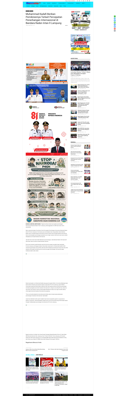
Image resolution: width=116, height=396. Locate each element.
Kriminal (28, 6)
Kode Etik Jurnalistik (87, 394)
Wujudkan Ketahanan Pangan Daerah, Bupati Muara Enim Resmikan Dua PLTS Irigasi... (83, 111)
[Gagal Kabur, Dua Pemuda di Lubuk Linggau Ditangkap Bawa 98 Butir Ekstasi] (87, 166)
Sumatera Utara (70, 3)
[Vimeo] (87, 1)
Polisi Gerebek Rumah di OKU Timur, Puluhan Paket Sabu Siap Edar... (76, 184)
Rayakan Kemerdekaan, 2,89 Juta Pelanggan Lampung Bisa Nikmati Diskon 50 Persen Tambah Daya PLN (46, 368)
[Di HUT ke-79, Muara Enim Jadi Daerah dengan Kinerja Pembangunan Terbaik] (74, 92)
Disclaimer (71, 394)
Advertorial (50, 6)
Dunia (37, 6)
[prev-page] (26, 388)
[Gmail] (115, 29)
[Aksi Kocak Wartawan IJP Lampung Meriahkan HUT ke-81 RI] (46, 376)
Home (44, 3)
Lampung (77, 3)
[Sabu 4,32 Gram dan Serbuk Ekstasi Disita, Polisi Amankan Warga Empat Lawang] (87, 153)
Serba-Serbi (56, 6)
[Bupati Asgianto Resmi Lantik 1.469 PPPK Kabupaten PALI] (74, 118)
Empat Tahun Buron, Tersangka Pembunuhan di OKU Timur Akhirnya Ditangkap (76, 178)
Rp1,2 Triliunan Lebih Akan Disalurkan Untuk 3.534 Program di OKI (58, 350)
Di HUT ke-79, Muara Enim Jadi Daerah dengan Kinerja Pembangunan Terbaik (84, 92)
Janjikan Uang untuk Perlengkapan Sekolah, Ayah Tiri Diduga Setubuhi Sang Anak (77, 191)
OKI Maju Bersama (43, 6)
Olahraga (32, 6)
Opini (61, 6)
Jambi (83, 3)
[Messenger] (115, 20)
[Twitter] (85, 1)
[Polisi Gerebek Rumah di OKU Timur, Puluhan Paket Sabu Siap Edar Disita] (87, 185)
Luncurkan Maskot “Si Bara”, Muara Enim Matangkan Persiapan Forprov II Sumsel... (80, 73)
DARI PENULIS (39, 354)
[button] (77, 0)
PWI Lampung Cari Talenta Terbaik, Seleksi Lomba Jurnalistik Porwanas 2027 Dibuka (32, 368)
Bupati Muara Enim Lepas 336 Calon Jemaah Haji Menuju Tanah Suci (83, 135)
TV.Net (64, 6)
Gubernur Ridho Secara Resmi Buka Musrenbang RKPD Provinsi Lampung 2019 (35, 350)
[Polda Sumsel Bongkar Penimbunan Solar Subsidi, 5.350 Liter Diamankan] (87, 172)
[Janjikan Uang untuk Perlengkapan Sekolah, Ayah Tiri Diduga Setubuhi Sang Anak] (87, 191)
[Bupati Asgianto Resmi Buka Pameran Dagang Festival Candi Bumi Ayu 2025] (74, 98)
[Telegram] (115, 18)
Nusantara (54, 3)
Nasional (48, 3)
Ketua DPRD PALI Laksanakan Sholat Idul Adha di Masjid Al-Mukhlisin (83, 129)
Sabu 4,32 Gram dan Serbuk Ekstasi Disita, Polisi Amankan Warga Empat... (76, 152)
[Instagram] (83, 1)
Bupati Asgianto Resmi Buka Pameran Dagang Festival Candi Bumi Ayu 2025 (84, 98)
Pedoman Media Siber (57, 394)
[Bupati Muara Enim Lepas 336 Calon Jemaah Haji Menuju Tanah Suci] (74, 136)
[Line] (115, 22)
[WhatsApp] (115, 16)
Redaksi (75, 394)
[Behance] (79, 1)
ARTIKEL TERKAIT (30, 354)
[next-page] (28, 388)
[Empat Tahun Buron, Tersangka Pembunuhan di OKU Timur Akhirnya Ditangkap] (87, 178)
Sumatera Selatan (61, 3)
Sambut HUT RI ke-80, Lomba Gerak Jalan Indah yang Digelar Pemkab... (84, 123)
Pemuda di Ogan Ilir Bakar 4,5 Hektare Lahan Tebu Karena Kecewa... (76, 146)
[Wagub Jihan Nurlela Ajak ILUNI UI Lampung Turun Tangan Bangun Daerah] (61, 362)
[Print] (115, 31)
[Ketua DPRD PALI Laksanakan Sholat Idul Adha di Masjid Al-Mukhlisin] (74, 130)
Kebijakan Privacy (65, 394)
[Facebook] (81, 1)
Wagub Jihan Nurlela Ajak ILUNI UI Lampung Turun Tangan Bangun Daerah (61, 368)
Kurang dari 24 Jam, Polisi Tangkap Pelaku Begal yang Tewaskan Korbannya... (77, 159)
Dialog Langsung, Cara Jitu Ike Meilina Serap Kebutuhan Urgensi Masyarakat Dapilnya (83, 86)
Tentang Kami (80, 394)
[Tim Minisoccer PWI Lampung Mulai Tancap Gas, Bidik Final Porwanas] (32, 376)
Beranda (27, 9)
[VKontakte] (89, 1)
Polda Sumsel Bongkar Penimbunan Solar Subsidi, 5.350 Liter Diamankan (76, 171)
